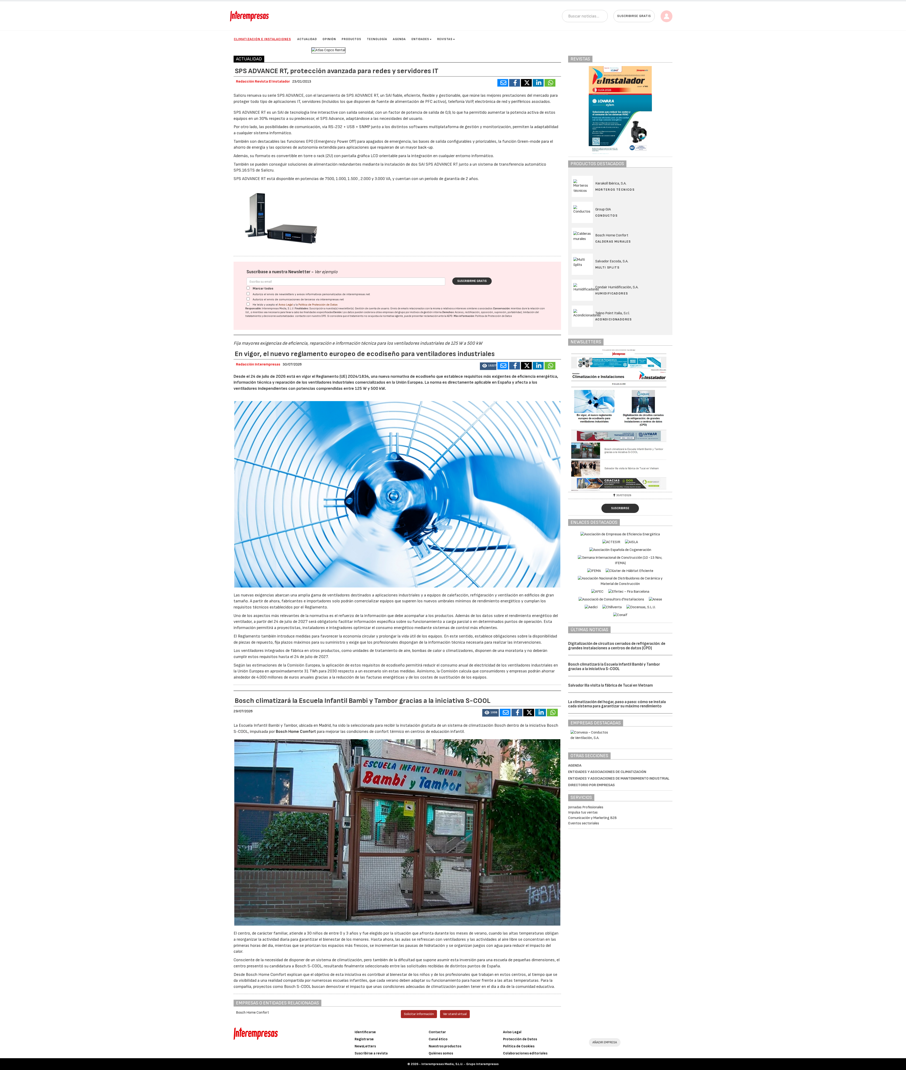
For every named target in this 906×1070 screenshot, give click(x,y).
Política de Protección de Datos (318, 304)
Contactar (437, 1032)
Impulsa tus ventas (583, 812)
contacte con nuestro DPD (310, 316)
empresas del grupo (393, 312)
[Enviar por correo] (502, 83)
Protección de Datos (520, 1039)
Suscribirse (620, 508)
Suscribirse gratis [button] (634, 16)
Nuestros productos (445, 1046)
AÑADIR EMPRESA (604, 1042)
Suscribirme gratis (472, 281)
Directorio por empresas (591, 785)
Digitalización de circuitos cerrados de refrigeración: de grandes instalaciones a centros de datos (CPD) (616, 645)
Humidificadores (611, 293)
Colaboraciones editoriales (525, 1053)
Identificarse (365, 1032)
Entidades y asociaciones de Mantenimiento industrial (618, 778)
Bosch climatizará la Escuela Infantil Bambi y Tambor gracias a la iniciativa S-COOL (614, 666)
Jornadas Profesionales (585, 807)
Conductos (606, 216)
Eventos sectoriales (583, 823)
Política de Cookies (518, 1046)
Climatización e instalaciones (262, 39)
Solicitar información (419, 1014)
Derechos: (448, 312)
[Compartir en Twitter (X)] (526, 83)
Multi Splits (607, 267)
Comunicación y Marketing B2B (592, 818)
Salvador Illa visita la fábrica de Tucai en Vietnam (610, 685)
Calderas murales (613, 241)
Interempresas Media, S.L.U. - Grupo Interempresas (460, 1064)
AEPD (450, 316)
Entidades (420, 39)
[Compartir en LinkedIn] (538, 83)
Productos (351, 39)
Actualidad (307, 39)
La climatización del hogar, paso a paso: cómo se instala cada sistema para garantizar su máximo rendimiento (617, 704)
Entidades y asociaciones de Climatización (607, 772)
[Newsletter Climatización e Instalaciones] (624, 420)
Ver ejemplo (326, 272)
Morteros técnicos (615, 190)
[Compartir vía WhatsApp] (550, 83)
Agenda (399, 39)
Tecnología (377, 39)
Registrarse (364, 1039)
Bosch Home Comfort (296, 731)
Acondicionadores (613, 319)
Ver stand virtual (455, 1014)
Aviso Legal (286, 304)
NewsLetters (365, 1046)
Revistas (445, 39)
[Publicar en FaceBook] (514, 83)
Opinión (329, 39)
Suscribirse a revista (371, 1053)
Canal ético (438, 1039)
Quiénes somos (441, 1053)
